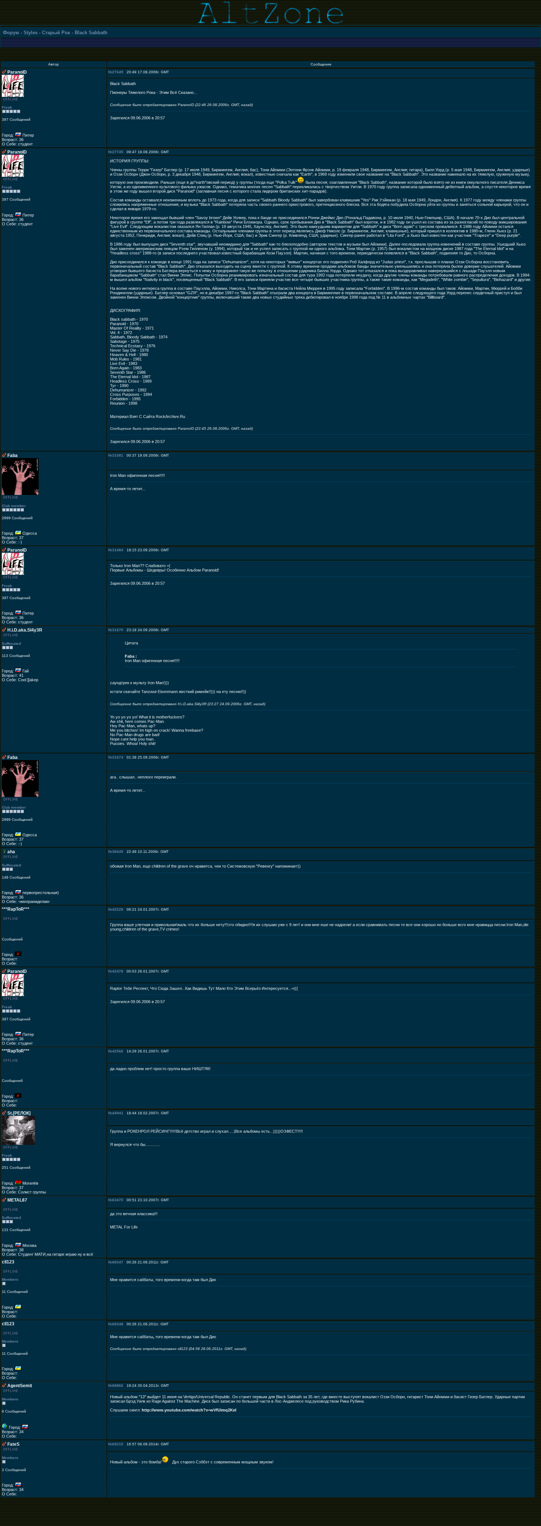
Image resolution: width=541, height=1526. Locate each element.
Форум (11, 32)
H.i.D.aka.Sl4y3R (24, 630)
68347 (117, 1262)
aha (11, 851)
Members (10, 1279)
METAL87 (17, 1200)
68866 (117, 1385)
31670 (117, 630)
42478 (117, 971)
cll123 (8, 1262)
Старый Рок (56, 32)
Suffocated (11, 643)
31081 (117, 455)
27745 (117, 152)
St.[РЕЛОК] (19, 1113)
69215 (117, 1444)
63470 (117, 1200)
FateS (13, 1444)
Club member (14, 506)
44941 (117, 1113)
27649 (117, 72)
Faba (12, 455)
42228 (117, 909)
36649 (117, 852)
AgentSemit (19, 1385)
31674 (117, 757)
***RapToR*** (15, 909)
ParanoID (17, 72)
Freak (7, 107)
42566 (117, 1051)
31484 (117, 550)
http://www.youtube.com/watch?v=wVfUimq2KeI (189, 1410)
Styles (31, 32)
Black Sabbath (91, 32)
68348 (117, 1324)
